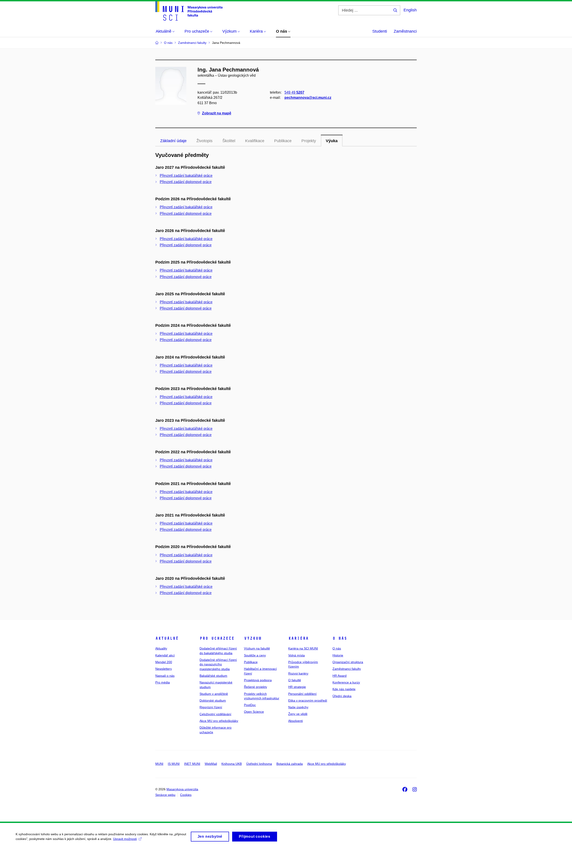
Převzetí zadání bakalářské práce (186, 175)
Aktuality (161, 648)
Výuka (332, 141)
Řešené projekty (255, 687)
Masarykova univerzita (182, 789)
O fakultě (294, 680)
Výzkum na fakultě (257, 648)
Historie (337, 655)
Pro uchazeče (217, 638)
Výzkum (252, 638)
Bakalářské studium (213, 675)
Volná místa (296, 655)
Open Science (254, 711)
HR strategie (297, 687)
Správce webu (165, 795)
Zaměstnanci (405, 31)
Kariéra (298, 638)
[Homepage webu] (189, 11)
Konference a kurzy (346, 682)
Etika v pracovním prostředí (307, 700)
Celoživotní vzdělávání (215, 714)
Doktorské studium (213, 700)
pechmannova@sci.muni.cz (307, 97)
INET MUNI (192, 764)
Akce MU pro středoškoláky (219, 721)
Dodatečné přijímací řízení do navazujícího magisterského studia (218, 664)
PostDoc (250, 705)
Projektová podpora (258, 680)
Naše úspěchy (298, 707)
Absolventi (295, 721)
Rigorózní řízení (211, 707)
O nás (339, 638)
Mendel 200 (163, 662)
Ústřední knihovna (259, 764)
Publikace (251, 662)
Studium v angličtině (214, 694)
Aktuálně (167, 638)
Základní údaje (173, 141)
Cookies (185, 795)
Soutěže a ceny (255, 655)
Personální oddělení (302, 694)
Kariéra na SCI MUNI (303, 648)
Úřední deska (341, 696)
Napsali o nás (165, 675)
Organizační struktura (347, 662)
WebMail (211, 764)
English (410, 10)
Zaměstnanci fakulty (346, 669)
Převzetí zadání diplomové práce (186, 182)
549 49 (294, 92)
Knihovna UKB (231, 764)
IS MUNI (174, 764)
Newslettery (163, 669)
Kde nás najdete (343, 689)
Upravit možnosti (125, 839)
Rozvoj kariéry (298, 673)
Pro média (162, 682)
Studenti (379, 31)
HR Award (339, 675)
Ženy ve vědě (297, 714)
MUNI (159, 764)
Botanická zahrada (289, 764)
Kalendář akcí (165, 655)
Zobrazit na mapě (216, 113)
